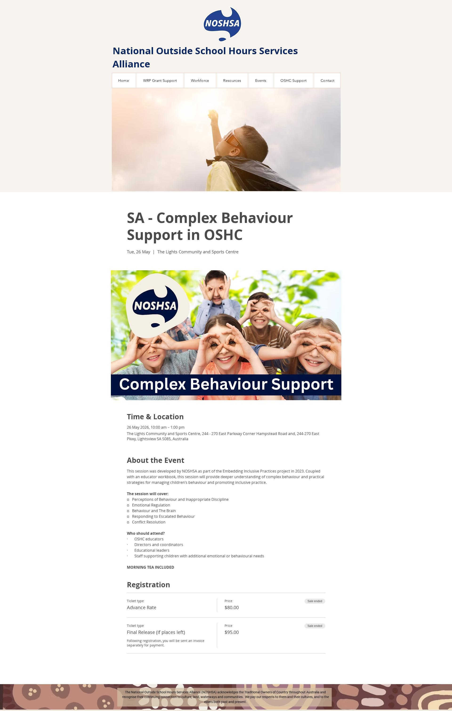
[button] (226, 139)
